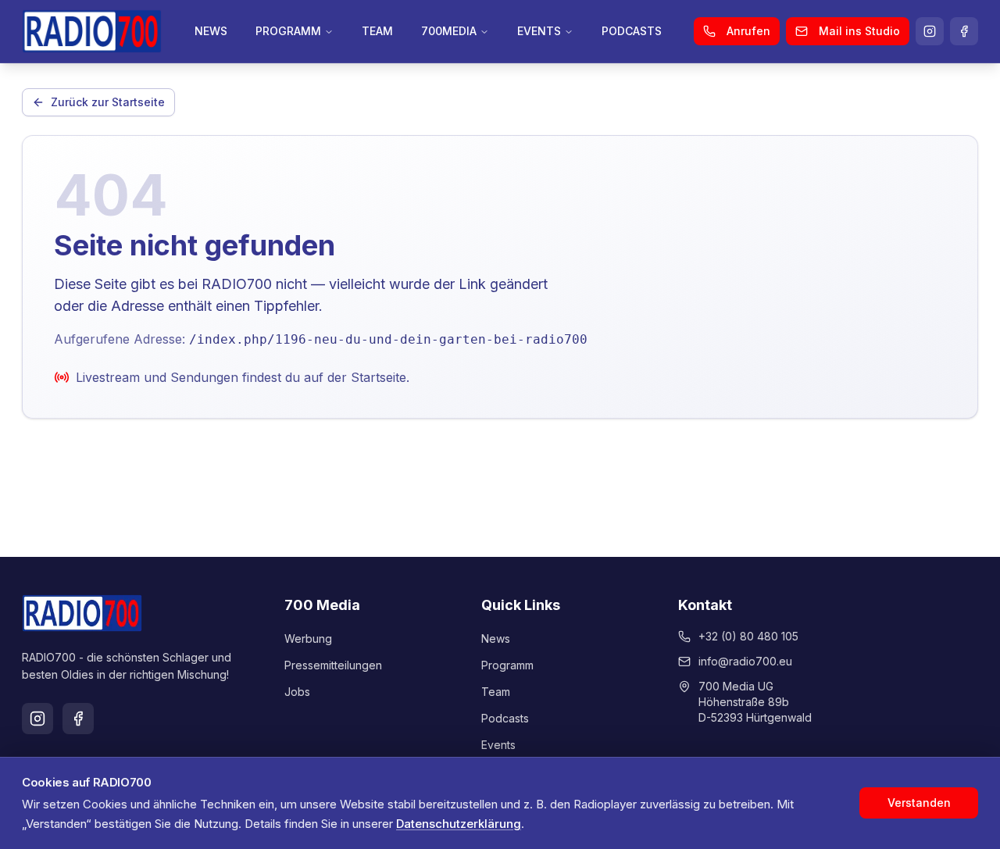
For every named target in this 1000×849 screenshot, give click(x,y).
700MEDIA (449, 30)
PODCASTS (632, 30)
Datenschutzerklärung (458, 823)
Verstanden (919, 802)
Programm (507, 665)
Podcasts (505, 718)
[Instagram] (930, 31)
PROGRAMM (288, 30)
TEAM (377, 30)
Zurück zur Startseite (108, 102)
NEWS (211, 30)
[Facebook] (964, 31)
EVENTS (539, 30)
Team (495, 691)
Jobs (297, 691)
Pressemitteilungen (333, 665)
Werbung (308, 638)
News (495, 638)
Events (498, 744)
